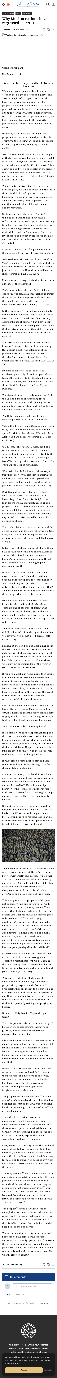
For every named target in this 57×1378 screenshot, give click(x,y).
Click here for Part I (13, 67)
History (18, 13)
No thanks (48, 1370)
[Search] (48, 4)
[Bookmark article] (44, 30)
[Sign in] (53, 4)
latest (9, 1294)
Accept (24, 1370)
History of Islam (26, 13)
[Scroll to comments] (48, 29)
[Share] (53, 30)
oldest (19, 1294)
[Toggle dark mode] (8, 4)
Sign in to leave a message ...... (27, 1286)
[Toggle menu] (3, 4)
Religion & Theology (8, 13)
